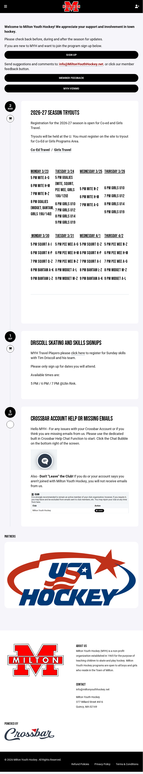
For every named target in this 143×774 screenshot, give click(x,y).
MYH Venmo (71, 88)
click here (78, 353)
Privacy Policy (102, 764)
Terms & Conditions (127, 764)
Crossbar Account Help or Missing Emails (72, 418)
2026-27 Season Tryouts (55, 113)
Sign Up (71, 55)
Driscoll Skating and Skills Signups (66, 343)
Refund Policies (80, 764)
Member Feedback (71, 78)
